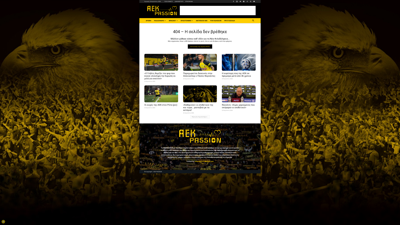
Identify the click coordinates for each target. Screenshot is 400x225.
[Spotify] (243, 1)
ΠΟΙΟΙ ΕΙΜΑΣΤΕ (168, 1)
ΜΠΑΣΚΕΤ (172, 21)
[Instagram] (236, 1)
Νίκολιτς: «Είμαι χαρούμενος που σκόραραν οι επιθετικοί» (238, 106)
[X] (250, 1)
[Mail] (240, 1)
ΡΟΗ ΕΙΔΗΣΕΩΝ (215, 21)
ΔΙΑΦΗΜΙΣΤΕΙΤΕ (179, 1)
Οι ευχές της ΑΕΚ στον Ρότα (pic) (160, 105)
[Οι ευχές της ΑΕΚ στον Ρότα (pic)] (161, 93)
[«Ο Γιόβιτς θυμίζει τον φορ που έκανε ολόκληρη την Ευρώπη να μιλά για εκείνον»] (161, 62)
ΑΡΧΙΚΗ (148, 21)
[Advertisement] (218, 10)
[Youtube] (254, 1)
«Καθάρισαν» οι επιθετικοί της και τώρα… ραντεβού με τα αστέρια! (198, 107)
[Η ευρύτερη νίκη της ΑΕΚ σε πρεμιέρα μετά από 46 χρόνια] (239, 62)
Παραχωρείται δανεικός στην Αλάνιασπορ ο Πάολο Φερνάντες (199, 74)
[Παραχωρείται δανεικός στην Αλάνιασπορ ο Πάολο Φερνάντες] (200, 62)
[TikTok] (247, 1)
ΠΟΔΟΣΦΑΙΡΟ (159, 21)
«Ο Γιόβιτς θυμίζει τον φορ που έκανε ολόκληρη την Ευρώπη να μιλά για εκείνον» (159, 76)
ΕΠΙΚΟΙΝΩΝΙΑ (189, 1)
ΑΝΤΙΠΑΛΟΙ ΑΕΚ (201, 21)
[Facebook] (233, 1)
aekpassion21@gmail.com (204, 161)
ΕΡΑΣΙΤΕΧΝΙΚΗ (186, 21)
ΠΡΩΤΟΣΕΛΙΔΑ (229, 21)
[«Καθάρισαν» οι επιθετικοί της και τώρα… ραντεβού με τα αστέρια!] (200, 93)
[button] (253, 21)
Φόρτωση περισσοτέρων (199, 117)
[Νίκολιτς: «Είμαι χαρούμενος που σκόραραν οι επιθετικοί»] (239, 93)
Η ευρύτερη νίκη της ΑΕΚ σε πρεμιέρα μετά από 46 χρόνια (236, 74)
